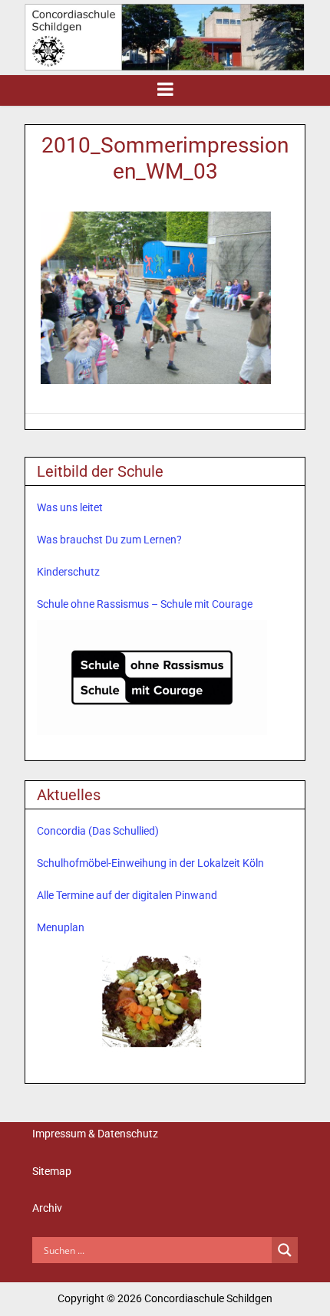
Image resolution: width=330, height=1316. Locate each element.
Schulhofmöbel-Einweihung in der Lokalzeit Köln (150, 863)
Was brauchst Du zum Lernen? (109, 539)
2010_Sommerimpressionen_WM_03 (165, 158)
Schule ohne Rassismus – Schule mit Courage (144, 604)
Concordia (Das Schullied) (98, 831)
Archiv (47, 1208)
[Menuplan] (152, 1001)
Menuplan (60, 927)
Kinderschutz (68, 572)
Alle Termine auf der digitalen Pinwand (127, 895)
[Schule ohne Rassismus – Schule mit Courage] (152, 677)
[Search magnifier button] (285, 1250)
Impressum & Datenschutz (95, 1133)
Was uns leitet (70, 507)
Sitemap (51, 1171)
